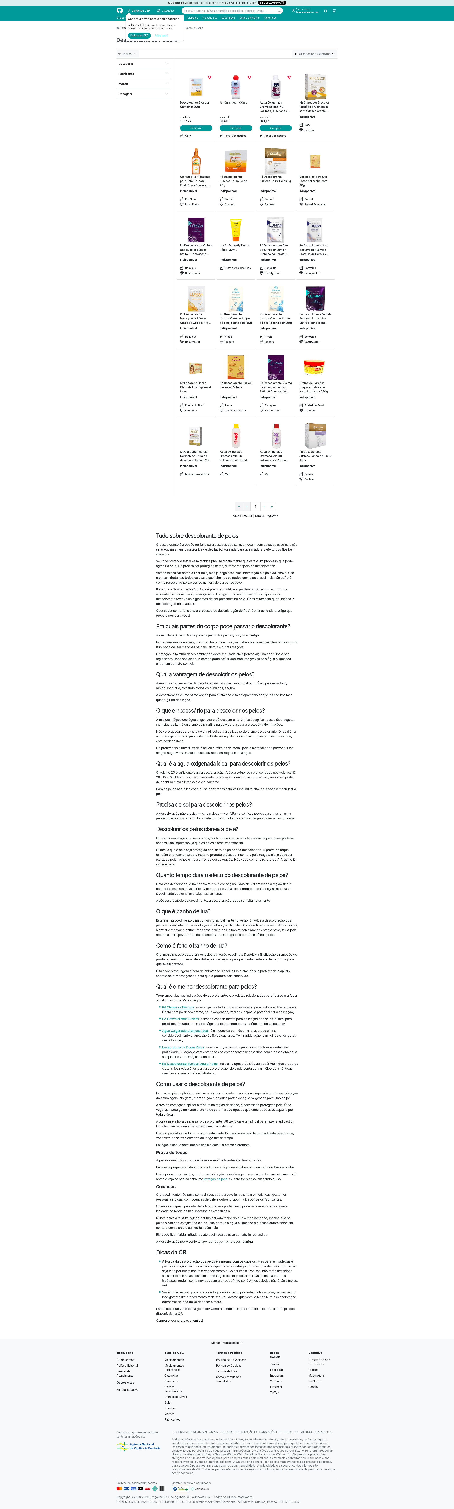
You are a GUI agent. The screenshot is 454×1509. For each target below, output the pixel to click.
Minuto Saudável (128, 1389)
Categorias (171, 1375)
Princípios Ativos (175, 1397)
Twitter (274, 1364)
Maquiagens (316, 1375)
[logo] (120, 10)
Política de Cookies (228, 1365)
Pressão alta (209, 17)
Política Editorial (127, 1365)
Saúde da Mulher (250, 17)
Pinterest (276, 1387)
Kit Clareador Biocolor (178, 1007)
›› (272, 506)
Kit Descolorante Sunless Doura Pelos (190, 1064)
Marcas (169, 1414)
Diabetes (192, 17)
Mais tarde (161, 35)
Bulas (168, 1402)
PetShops (315, 1381)
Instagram (277, 1375)
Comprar (196, 128)
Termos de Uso (226, 1371)
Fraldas (313, 1370)
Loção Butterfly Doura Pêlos (183, 1047)
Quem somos (125, 1360)
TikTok (274, 1392)
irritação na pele (215, 1179)
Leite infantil (228, 17)
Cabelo (313, 1387)
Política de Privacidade (231, 1360)
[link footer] (181, 1489)
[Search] (279, 10)
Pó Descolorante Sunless (180, 1019)
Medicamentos (174, 1360)
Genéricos (270, 17)
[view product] (196, 87)
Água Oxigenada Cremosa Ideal (185, 1031)
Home (123, 27)
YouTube (276, 1381)
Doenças (170, 1408)
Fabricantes (172, 1419)
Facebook (277, 1370)
